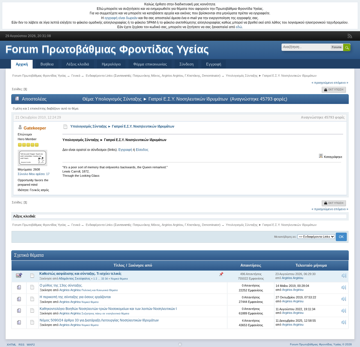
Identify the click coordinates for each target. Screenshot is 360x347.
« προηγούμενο (322, 82)
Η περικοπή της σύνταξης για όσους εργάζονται (75, 297)
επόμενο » (341, 82)
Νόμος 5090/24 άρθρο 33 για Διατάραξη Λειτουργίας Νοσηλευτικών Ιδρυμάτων (99, 320)
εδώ (239, 27)
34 (106, 278)
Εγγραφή (213, 64)
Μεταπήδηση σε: (285, 236)
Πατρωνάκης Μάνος (146, 75)
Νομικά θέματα (119, 278)
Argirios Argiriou (172, 75)
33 (102, 278)
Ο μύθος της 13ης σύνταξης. (61, 285)
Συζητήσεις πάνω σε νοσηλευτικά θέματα (105, 313)
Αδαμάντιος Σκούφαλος (74, 278)
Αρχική (22, 64)
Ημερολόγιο (111, 64)
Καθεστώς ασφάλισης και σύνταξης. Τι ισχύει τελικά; (80, 274)
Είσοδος (142, 150)
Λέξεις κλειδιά (77, 64)
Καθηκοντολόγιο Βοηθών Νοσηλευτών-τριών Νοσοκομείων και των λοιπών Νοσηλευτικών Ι (108, 309)
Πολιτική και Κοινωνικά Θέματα (100, 290)
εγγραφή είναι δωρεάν (121, 18)
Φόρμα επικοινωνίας (150, 64)
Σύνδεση (186, 64)
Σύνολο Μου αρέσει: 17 (34, 174)
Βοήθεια (47, 64)
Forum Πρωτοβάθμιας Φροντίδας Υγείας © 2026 (321, 344)
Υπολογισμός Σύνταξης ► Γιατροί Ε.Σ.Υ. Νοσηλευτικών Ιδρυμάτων (122, 126)
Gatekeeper (35, 128)
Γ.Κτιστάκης (192, 75)
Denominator (210, 75)
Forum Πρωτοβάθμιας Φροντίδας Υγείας (107, 49)
